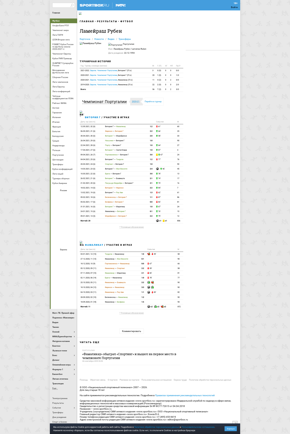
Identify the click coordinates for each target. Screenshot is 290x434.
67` (161, 155)
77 (179, 278)
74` (159, 178)
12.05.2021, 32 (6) (88, 126)
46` (163, 169)
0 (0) (159, 70)
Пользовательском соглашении (198, 427)
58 (179, 254)
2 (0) (159, 85)
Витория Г (93, 117)
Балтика (72, 196)
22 (153, 85)
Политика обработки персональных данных (210, 380)
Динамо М (64, 205)
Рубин (56, 232)
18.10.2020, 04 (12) (88, 287)
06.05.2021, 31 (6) (88, 131)
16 (178, 183)
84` (159, 188)
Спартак (64, 232)
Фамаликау (94, 245)
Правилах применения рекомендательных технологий (185, 395)
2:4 (151, 169)
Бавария (72, 255)
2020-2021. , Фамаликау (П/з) (107, 80)
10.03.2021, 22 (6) (88, 174)
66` (159, 131)
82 (179, 292)
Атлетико (64, 255)
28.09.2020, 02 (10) (88, 297)
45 (178, 169)
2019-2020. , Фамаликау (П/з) (107, 85)
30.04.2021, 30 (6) (88, 136)
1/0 (177, 75)
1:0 (151, 141)
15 (178, 211)
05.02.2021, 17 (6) (88, 202)
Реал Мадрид (56, 291)
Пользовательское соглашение (156, 380)
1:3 (151, 192)
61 (178, 192)
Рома (64, 291)
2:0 (151, 136)
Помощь (84, 380)
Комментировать (131, 331)
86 (178, 197)
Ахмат (64, 196)
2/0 (177, 85)
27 (178, 145)
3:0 (151, 155)
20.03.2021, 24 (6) (88, 164)
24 (178, 155)
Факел (72, 232)
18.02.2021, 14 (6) (88, 188)
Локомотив (72, 214)
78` (159, 174)
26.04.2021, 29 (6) (88, 141)
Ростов (64, 223)
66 (179, 264)
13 (178, 174)
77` (159, 159)
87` (159, 150)
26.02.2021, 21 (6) (88, 178)
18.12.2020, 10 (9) (88, 264)
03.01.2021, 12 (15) (88, 254)
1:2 (151, 126)
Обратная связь (98, 380)
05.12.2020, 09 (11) (88, 268)
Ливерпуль (56, 273)
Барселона (56, 264)
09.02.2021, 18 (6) (88, 197)
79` (159, 216)
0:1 (151, 211)
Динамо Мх (56, 205)
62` (159, 192)
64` (159, 145)
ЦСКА (64, 241)
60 (178, 126)
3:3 (142, 287)
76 (178, 159)
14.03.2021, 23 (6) (88, 169)
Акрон (56, 196)
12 (178, 216)
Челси (72, 291)
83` (154, 292)
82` (159, 202)
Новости (99, 39)
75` (159, 183)
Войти (234, 7)
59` (154, 254)
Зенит (72, 205)
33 (178, 136)
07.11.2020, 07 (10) (88, 273)
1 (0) (159, 75)
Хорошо (231, 428)
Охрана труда (180, 380)
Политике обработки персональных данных (156, 427)
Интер (72, 264)
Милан (56, 282)
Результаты (107, 21)
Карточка (85, 39)
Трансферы (124, 39)
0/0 (177, 70)
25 (178, 131)
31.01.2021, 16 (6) (88, 207)
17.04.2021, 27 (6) (88, 150)
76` (159, 211)
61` (159, 126)
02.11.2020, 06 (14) (88, 278)
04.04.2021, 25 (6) (88, 159)
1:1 (151, 197)
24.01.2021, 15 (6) (88, 211)
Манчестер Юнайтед (72, 273)
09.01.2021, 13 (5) (88, 216)
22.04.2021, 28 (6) (88, 145)
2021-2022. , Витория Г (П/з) (106, 70)
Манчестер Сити (64, 273)
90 (178, 141)
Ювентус (64, 301)
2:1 (151, 178)
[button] (105, 101)
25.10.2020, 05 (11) (88, 282)
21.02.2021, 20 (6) (88, 183)
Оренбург (56, 223)
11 (153, 80)
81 (178, 202)
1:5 (142, 302)
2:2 (151, 131)
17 (178, 178)
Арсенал (56, 255)
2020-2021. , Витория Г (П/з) (106, 75)
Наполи (64, 282)
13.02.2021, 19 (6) (88, 192)
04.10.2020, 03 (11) (88, 292)
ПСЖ (72, 282)
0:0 (151, 202)
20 (153, 75)
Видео (111, 39)
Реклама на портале (129, 380)
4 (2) (159, 80)
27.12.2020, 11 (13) (88, 259)
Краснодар (56, 214)
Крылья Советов (64, 214)
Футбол (56, 21)
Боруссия (64, 264)
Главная (56, 13)
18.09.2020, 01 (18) (88, 302)
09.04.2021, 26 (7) (88, 155)
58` (159, 136)
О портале (112, 380)
